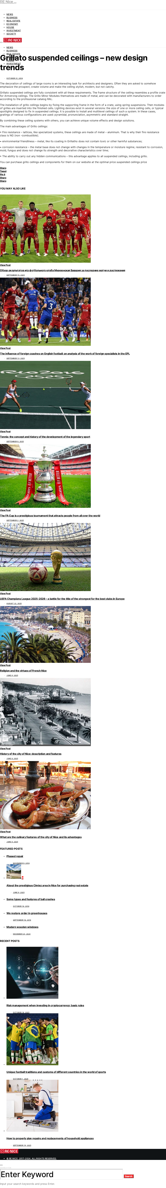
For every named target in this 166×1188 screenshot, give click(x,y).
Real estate (13, 20)
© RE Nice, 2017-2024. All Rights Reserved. (31, 1158)
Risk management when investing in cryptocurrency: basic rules (45, 1005)
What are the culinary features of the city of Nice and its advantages (41, 837)
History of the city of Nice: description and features (30, 753)
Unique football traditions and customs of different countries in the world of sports (56, 1072)
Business (12, 17)
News (9, 14)
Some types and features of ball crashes (30, 899)
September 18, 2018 (22, 920)
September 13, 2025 (15, 358)
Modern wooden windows (22, 927)
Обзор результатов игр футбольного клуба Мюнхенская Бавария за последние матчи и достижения (62, 270)
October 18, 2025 (21, 1012)
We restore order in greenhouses (26, 913)
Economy (12, 24)
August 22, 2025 (14, 603)
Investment (13, 30)
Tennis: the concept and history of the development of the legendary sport (45, 436)
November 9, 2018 (21, 863)
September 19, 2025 (22, 1145)
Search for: (6, 1168)
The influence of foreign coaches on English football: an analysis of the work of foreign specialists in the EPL (65, 353)
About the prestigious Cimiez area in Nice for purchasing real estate (47, 885)
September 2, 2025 (15, 520)
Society (11, 33)
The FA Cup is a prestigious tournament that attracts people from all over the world (50, 515)
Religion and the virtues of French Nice (23, 670)
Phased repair (14, 856)
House (10, 27)
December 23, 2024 (22, 934)
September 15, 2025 (15, 275)
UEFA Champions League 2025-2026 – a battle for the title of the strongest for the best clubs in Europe (62, 598)
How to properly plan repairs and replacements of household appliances (50, 1138)
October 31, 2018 (14, 78)
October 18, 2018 (21, 906)
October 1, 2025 (20, 1079)
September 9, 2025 (15, 441)
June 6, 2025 (12, 675)
